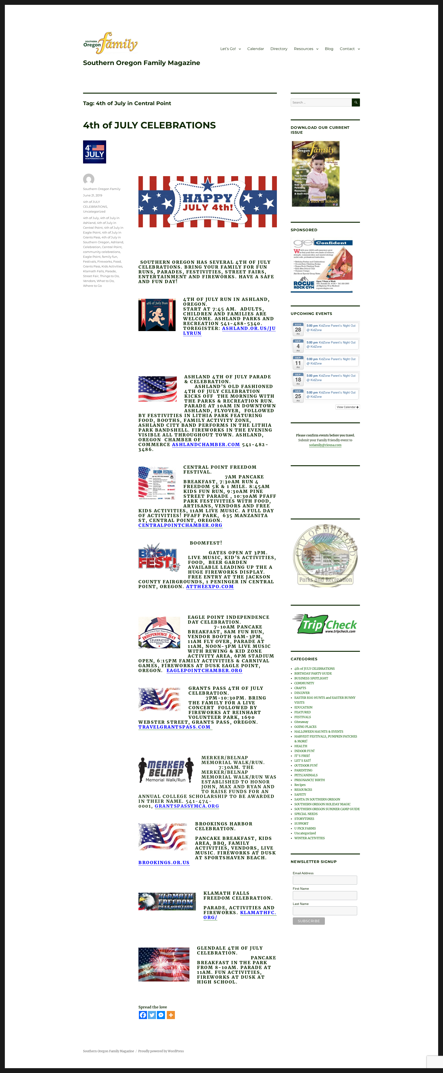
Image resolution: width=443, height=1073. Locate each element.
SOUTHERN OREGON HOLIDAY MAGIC (322, 802)
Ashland (117, 242)
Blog (329, 49)
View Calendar (346, 407)
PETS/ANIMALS (306, 773)
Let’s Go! (228, 49)
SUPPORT (301, 821)
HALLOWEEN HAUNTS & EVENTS (318, 729)
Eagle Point (92, 256)
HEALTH (300, 744)
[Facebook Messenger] (161, 1015)
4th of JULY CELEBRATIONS (149, 125)
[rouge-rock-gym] (322, 265)
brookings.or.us (164, 862)
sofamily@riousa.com (325, 445)
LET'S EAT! (302, 758)
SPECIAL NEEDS (306, 811)
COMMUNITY (304, 681)
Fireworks (104, 261)
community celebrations (101, 252)
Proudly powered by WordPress (161, 1051)
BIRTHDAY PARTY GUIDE (313, 671)
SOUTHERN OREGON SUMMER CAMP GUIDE (327, 807)
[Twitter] (152, 1015)
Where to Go (92, 286)
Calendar (255, 49)
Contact (347, 49)
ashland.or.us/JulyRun (229, 331)
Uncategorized (94, 211)
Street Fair (91, 276)
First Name (301, 886)
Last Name (301, 901)
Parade (110, 271)
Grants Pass (91, 266)
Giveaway (301, 719)
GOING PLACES (305, 724)
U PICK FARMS (305, 826)
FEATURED (302, 710)
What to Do (105, 281)
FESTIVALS (302, 715)
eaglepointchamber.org (205, 670)
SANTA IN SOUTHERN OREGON (317, 797)
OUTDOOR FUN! (306, 763)
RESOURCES (303, 787)
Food (117, 261)
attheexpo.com (210, 586)
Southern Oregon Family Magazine (141, 63)
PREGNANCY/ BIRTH (309, 778)
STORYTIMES (304, 816)
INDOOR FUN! (304, 748)
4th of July (91, 218)
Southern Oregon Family (101, 189)
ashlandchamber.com (206, 444)
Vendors (89, 281)
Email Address (303, 870)
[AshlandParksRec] (325, 554)
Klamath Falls (93, 271)
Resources (303, 49)
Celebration (92, 247)
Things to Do (109, 276)
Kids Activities (112, 266)
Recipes (300, 782)
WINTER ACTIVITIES (309, 836)
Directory (278, 49)
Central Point (112, 247)
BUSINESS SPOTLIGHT (311, 676)
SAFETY (300, 792)
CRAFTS (300, 686)
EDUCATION (303, 705)
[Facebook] (143, 1015)
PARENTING (303, 768)
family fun (109, 256)
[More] (171, 1015)
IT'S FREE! (302, 753)
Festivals (89, 261)
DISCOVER (302, 690)
